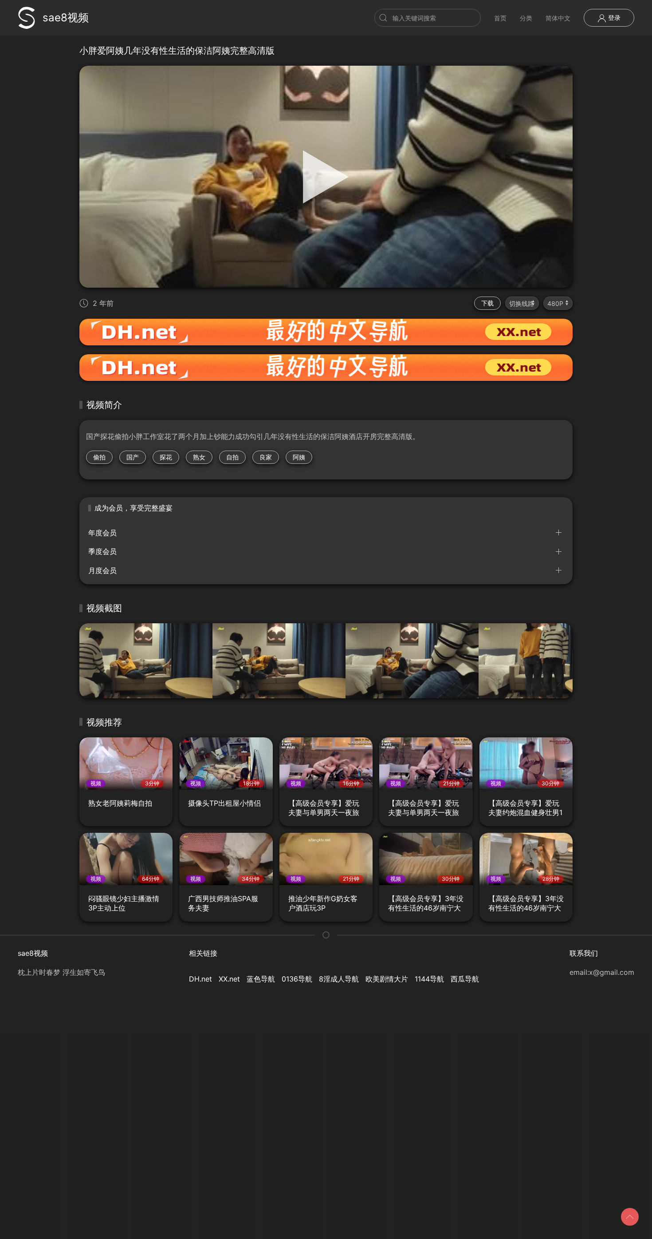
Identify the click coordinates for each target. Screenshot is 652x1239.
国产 (132, 457)
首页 (500, 18)
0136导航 (297, 978)
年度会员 (102, 532)
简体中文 (558, 18)
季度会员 (102, 551)
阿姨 (299, 457)
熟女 (199, 457)
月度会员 (102, 570)
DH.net (200, 978)
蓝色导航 (261, 978)
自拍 (232, 457)
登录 (613, 17)
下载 (487, 303)
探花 (166, 457)
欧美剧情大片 (386, 978)
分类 (526, 18)
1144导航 (429, 978)
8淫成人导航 (339, 978)
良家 (265, 457)
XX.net (229, 978)
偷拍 (99, 457)
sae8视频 (66, 17)
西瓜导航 (465, 978)
